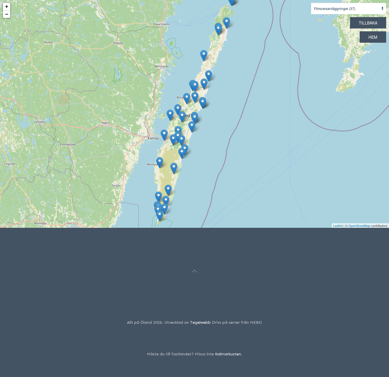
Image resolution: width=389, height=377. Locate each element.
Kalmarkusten (228, 354)
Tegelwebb (200, 322)
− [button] (6, 14)
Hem (372, 37)
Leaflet (338, 225)
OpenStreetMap (359, 225)
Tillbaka (368, 23)
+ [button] (6, 6)
